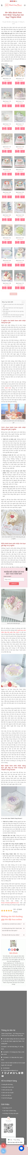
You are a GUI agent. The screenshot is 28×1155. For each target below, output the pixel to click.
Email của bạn (7, 576)
